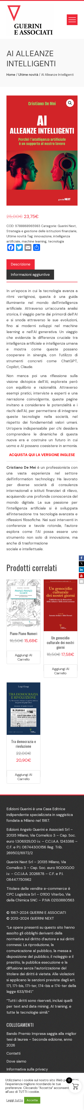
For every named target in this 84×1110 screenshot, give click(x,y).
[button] (70, 103)
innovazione (43, 236)
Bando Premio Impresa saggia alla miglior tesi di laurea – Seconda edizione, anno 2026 (41, 1039)
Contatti (13, 1053)
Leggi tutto (14, 1100)
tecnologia (56, 241)
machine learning (34, 241)
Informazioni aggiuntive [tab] (30, 274)
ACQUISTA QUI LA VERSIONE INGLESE (42, 454)
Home (10, 75)
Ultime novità (28, 75)
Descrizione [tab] (20, 264)
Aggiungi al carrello (23, 657)
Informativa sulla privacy (27, 1069)
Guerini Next (67, 226)
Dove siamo (16, 1061)
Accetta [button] (32, 1100)
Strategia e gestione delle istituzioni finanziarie (41, 231)
